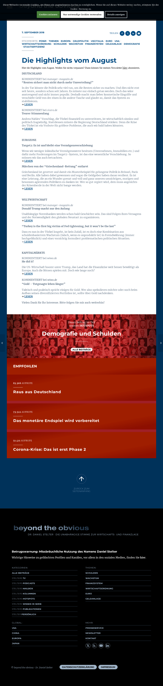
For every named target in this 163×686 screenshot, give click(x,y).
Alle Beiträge (81, 349)
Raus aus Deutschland (37, 392)
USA (117, 41)
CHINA (15, 633)
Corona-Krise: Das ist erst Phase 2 (49, 449)
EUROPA (16, 638)
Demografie (132, 43)
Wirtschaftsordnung (36, 43)
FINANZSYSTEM (94, 583)
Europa (66, 41)
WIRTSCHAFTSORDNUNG (99, 588)
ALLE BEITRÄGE (20, 573)
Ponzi (42, 41)
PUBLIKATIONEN (26, 609)
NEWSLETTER (93, 633)
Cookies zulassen (48, 14)
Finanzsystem (94, 43)
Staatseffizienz (34, 46)
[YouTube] (101, 645)
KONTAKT (90, 638)
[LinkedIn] (107, 645)
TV (19, 578)
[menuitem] (78, 667)
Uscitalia (97, 41)
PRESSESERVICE (94, 628)
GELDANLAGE (93, 598)
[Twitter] (88, 645)
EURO (88, 593)
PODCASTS (23, 583)
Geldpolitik (81, 41)
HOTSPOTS (23, 598)
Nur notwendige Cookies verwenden (82, 14)
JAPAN (15, 643)
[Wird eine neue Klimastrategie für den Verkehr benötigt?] (2, 343)
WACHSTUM (92, 578)
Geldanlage (114, 43)
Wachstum (76, 43)
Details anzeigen (116, 14)
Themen (54, 41)
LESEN (28, 104)
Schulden (60, 43)
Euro (109, 41)
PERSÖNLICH (24, 614)
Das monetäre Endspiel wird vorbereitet (56, 420)
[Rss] (94, 645)
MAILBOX (22, 588)
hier (125, 67)
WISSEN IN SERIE (27, 604)
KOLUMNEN (24, 593)
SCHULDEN (91, 573)
